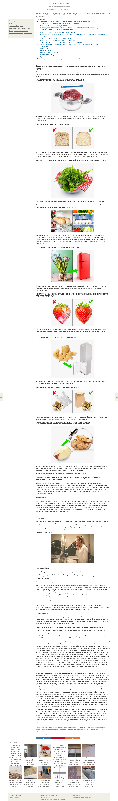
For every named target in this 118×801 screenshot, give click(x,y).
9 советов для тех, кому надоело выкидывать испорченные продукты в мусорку (64, 22)
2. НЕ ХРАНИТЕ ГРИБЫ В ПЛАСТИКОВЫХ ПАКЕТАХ (57, 40)
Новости (58, 9)
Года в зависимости (78, 729)
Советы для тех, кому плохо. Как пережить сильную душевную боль (60, 59)
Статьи (65, 9)
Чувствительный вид (47, 55)
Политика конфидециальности (47, 797)
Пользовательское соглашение (52, 795)
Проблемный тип (45, 57)
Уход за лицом (70, 729)
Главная (50, 9)
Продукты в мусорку (45, 727)
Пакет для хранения (62, 727)
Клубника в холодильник (96, 727)
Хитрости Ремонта (59, 3)
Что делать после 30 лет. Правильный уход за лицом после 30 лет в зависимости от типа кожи (69, 44)
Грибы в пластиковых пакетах (52, 729)
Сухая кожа (44, 49)
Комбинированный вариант (49, 53)
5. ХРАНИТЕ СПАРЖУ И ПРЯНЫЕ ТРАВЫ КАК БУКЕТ (58, 32)
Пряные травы (87, 727)
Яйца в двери (80, 727)
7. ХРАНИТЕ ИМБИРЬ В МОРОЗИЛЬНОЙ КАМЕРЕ (57, 38)
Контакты (43, 795)
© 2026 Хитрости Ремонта (15, 795)
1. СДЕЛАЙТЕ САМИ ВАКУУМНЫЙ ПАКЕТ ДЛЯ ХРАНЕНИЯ (59, 24)
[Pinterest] (58, 738)
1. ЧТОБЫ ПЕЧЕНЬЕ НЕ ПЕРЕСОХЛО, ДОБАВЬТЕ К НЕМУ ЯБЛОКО (62, 42)
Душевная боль (69, 731)
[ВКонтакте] (43, 738)
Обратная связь (76, 795)
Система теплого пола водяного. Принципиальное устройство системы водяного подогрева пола (20, 31)
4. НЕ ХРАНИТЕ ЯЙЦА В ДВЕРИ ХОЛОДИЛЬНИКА (57, 30)
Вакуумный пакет (54, 727)
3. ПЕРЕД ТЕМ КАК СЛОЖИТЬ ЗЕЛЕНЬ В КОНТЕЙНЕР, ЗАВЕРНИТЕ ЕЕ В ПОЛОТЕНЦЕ (69, 28)
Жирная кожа (44, 46)
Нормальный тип (45, 51)
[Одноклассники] (72, 738)
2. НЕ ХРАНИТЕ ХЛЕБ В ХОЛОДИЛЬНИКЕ (54, 26)
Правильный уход (63, 729)
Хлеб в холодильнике (72, 727)
